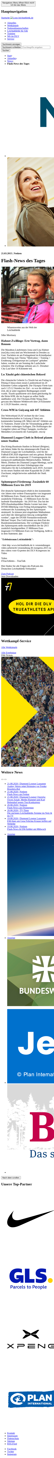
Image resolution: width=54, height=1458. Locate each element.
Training (11, 33)
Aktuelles (11, 23)
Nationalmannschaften (17, 28)
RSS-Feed (12, 1444)
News (10, 61)
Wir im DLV (13, 36)
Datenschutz (13, 1438)
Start (9, 55)
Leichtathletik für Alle (17, 31)
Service (10, 39)
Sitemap (11, 1441)
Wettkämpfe (13, 25)
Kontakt (11, 1433)
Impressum (12, 1436)
